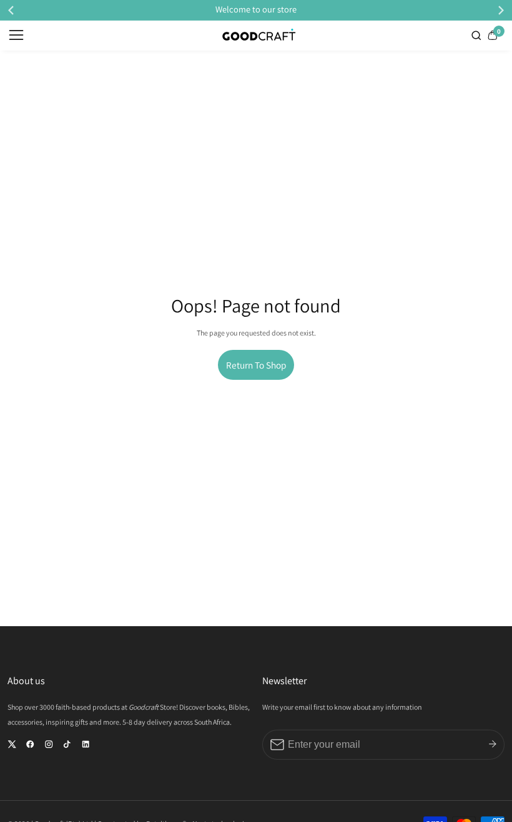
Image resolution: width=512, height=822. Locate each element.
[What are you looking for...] (478, 35)
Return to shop (256, 365)
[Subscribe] (492, 744)
